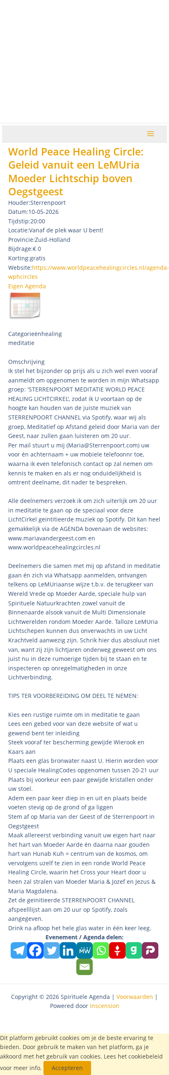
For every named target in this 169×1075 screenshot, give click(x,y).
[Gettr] (117, 950)
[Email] (84, 967)
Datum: (18, 211)
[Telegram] (19, 950)
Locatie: (18, 230)
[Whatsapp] (101, 950)
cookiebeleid (145, 1056)
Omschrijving (26, 362)
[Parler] (150, 950)
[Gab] (134, 950)
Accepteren (67, 1068)
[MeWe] (84, 950)
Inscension (104, 1006)
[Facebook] (35, 950)
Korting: (19, 258)
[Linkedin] (68, 950)
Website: (20, 267)
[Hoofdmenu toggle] (150, 133)
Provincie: (21, 239)
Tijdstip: (19, 221)
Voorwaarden (134, 997)
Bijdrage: (20, 249)
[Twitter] (51, 950)
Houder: (19, 202)
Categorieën (24, 334)
